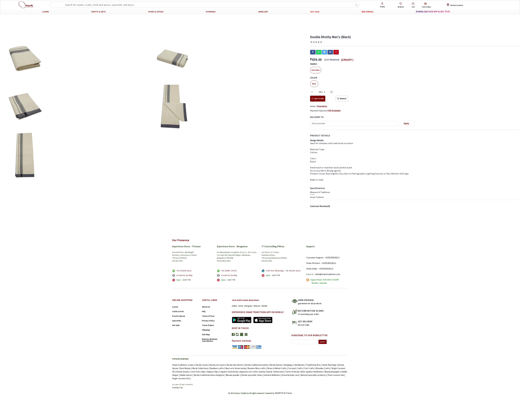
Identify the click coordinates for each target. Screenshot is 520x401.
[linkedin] (330, 52)
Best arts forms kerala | (236, 368)
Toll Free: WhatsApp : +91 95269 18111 (283, 270)
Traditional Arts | (314, 365)
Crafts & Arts (178, 311)
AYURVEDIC (211, 11)
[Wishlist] (400, 3)
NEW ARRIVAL (367, 11)
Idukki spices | (186, 375)
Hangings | (289, 365)
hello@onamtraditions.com (327, 274)
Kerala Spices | (277, 365)
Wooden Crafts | (323, 368)
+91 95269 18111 (184, 270)
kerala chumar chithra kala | (272, 371)
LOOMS (45, 11)
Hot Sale (176, 325)
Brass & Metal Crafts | (277, 368)
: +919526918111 (328, 263)
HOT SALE (315, 11)
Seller (234, 306)
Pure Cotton (316, 70)
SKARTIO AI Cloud (283, 393)
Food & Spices (178, 316)
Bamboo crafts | (217, 368)
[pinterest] (336, 52)
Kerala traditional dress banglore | (209, 375)
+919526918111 (332, 257)
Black (314, 84)
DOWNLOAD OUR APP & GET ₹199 (433, 11)
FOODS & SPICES (156, 11)
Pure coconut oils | (336, 375)
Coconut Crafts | (296, 368)
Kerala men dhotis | (235, 365)
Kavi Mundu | (186, 368)
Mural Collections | (200, 368)
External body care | (291, 375)
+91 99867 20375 (229, 270)
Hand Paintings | (330, 365)
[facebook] (313, 52)
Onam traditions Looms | (183, 365)
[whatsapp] (319, 52)
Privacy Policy (208, 321)
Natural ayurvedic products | (314, 375)
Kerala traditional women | (257, 365)
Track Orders (208, 325)
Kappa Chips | (213, 371)
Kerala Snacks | (183, 371)
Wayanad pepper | (333, 371)
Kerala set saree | (218, 365)
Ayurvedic (176, 321)
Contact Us (177, 387)
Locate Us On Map (184, 275)
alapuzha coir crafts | (249, 371)
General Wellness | (272, 375)
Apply (406, 123)
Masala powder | (233, 375)
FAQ (204, 311)
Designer (248, 306)
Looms (175, 307)
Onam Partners (313, 263)
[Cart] (413, 3)
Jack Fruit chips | (199, 371)
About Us (206, 307)
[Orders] (425, 3)
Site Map (206, 334)
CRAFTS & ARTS (98, 11)
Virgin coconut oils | (181, 378)
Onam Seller (311, 268)
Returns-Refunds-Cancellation (210, 340)
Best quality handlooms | (312, 371)
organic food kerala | (229, 371)
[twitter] (324, 52)
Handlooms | (300, 365)
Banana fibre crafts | (257, 368)
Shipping (206, 330)
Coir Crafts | (310, 368)
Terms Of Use (208, 316)
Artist (240, 306)
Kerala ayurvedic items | (252, 375)
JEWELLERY (263, 11)
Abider (264, 306)
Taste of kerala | (292, 371)
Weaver (257, 306)
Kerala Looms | (202, 365)
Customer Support (315, 257)
